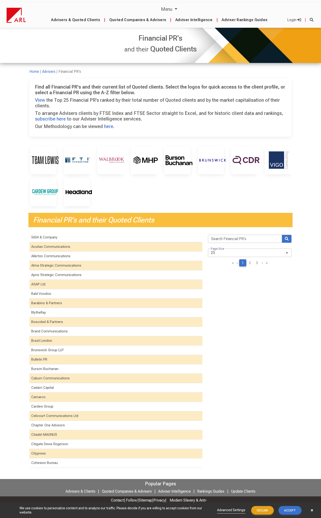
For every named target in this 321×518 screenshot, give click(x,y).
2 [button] (250, 263)
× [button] (312, 510)
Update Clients (243, 491)
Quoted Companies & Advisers (137, 20)
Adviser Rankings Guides (244, 20)
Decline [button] (262, 510)
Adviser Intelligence (194, 20)
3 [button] (257, 263)
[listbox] (250, 253)
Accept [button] (290, 510)
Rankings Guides (210, 491)
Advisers (48, 71)
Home (34, 71)
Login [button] (292, 20)
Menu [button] (167, 9)
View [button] (40, 100)
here (108, 126)
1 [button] (243, 263)
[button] (311, 20)
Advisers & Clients (80, 491)
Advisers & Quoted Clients (75, 20)
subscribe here (50, 119)
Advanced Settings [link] (231, 510)
